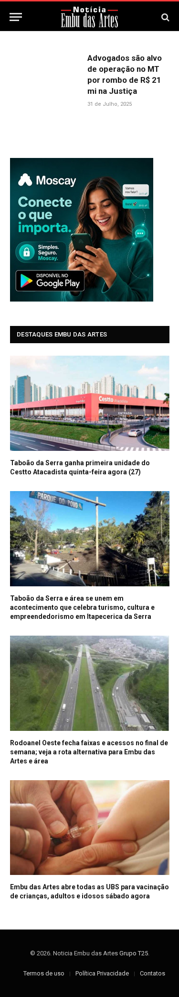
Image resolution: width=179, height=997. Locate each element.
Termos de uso (43, 973)
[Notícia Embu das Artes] (89, 17)
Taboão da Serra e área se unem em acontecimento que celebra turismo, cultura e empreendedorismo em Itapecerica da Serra (82, 607)
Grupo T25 (133, 953)
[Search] (164, 17)
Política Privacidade (102, 973)
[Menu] (16, 17)
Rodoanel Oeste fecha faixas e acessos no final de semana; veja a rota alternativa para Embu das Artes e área (89, 752)
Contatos (152, 973)
